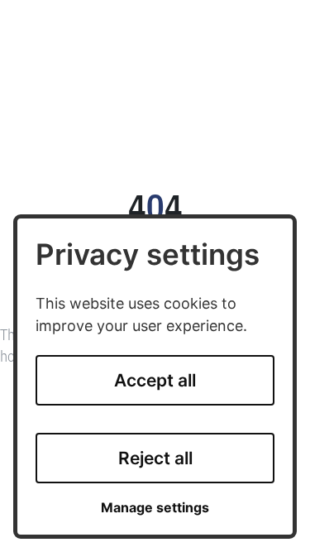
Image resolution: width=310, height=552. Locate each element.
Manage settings (155, 508)
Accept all (155, 380)
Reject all (155, 458)
